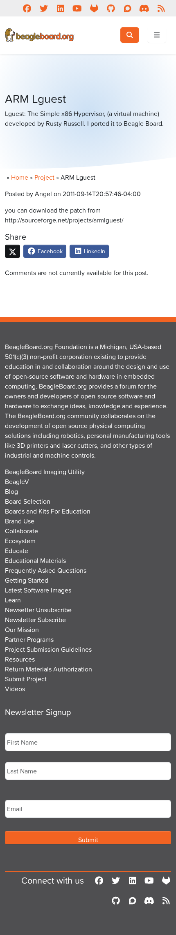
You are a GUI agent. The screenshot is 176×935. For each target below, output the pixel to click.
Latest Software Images (38, 590)
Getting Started (26, 580)
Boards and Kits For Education (47, 511)
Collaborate (21, 530)
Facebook (49, 251)
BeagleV (17, 481)
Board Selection (27, 501)
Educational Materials (35, 560)
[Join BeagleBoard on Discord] (144, 8)
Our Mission (22, 629)
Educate (16, 550)
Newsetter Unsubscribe (38, 609)
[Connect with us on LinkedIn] (60, 8)
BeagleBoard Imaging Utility (45, 471)
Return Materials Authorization (48, 668)
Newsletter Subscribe (35, 619)
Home (19, 177)
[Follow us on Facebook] (27, 8)
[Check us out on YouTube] (77, 8)
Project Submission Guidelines (48, 649)
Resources (20, 659)
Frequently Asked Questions (45, 570)
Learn (13, 599)
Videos (15, 688)
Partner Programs (29, 639)
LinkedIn (93, 251)
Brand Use (19, 520)
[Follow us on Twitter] (43, 8)
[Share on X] (12, 251)
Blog (11, 491)
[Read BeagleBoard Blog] (161, 8)
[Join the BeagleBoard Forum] (127, 8)
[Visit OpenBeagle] (94, 8)
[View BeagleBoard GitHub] (111, 8)
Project (44, 177)
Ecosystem (20, 540)
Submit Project (26, 678)
